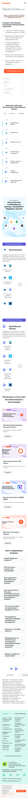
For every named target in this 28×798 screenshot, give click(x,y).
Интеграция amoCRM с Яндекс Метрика (20, 725)
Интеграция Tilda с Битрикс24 (20, 740)
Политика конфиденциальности (11, 781)
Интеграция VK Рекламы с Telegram (19, 719)
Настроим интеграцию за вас (13, 756)
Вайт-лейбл (5, 749)
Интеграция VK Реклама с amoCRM (19, 736)
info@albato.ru (6, 725)
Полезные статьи (7, 743)
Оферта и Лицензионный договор (11, 778)
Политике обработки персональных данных (8, 795)
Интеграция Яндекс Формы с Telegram (19, 730)
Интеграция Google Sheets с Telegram (20, 745)
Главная (4, 8)
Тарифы (4, 738)
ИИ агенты (5, 741)
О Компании (5, 736)
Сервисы (9, 8)
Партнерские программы (6, 746)
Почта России (16, 8)
